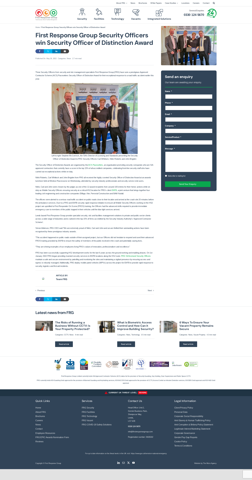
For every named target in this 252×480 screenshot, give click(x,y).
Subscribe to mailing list (176, 176)
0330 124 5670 (194, 15)
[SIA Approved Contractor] (70, 359)
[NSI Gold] (58, 359)
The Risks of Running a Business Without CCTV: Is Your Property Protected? (72, 326)
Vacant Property (199, 335)
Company (170, 126)
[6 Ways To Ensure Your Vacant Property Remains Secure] (168, 322)
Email (168, 114)
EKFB (114, 190)
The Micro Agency (210, 463)
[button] (214, 3)
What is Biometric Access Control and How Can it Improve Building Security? (135, 326)
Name (168, 91)
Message (170, 149)
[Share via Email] (65, 51)
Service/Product (173, 137)
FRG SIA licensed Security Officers (136, 256)
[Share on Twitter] (48, 51)
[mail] (123, 463)
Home (37, 27)
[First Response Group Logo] (46, 10)
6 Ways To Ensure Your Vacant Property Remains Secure (196, 326)
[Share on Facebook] (39, 51)
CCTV (66, 335)
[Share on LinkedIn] (56, 51)
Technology (135, 335)
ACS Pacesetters (95, 165)
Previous (41, 290)
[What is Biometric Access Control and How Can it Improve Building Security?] (106, 322)
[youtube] (133, 463)
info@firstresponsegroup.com (140, 431)
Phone (169, 103)
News (69, 58)
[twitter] (128, 463)
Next (150, 290)
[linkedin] (118, 463)
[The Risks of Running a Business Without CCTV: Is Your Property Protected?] (44, 322)
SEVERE (142, 393)
